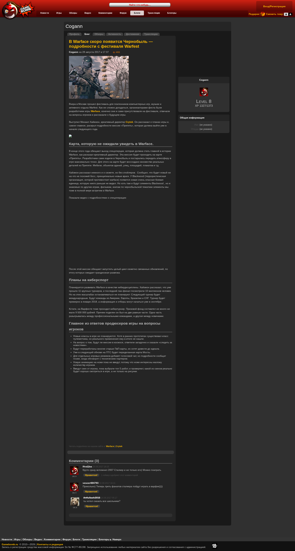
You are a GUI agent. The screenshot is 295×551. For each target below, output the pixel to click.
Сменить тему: (275, 14)
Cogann (73, 52)
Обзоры (73, 13)
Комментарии (105, 13)
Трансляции (154, 13)
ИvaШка (87, 466)
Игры (59, 13)
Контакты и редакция (50, 544)
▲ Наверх (115, 539)
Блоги (137, 13)
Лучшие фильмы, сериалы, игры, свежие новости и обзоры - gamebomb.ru (17, 10)
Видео (88, 13)
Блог (87, 34)
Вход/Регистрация (274, 6)
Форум (123, 13)
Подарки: (254, 14)
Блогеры (171, 13)
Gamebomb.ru (10, 544)
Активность (114, 34)
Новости (44, 13)
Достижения (132, 34)
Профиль (74, 34)
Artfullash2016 (91, 497)
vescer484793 (91, 483)
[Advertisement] (120, 408)
